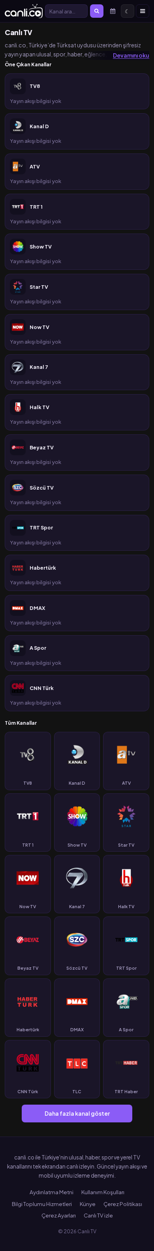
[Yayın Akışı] (112, 11)
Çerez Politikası (122, 1204)
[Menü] (142, 11)
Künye (88, 1204)
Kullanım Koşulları (102, 1192)
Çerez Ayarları (58, 1215)
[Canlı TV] (24, 11)
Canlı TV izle (98, 1215)
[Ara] (96, 11)
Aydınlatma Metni (51, 1192)
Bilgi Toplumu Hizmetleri (42, 1204)
